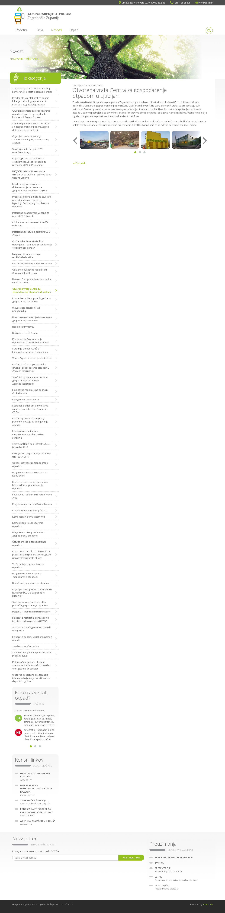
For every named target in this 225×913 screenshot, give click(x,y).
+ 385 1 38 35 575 (182, 2)
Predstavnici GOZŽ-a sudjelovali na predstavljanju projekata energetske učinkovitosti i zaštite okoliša (32, 554)
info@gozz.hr (205, 2)
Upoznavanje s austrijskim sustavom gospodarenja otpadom (32, 319)
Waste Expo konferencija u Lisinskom (32, 358)
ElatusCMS (208, 904)
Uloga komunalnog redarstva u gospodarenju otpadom (28, 534)
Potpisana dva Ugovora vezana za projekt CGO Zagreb (30, 214)
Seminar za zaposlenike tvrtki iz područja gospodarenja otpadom (30, 604)
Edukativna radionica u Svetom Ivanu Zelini (32, 496)
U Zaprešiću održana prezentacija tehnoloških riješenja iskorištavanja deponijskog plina (31, 678)
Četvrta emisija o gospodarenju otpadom (29, 543)
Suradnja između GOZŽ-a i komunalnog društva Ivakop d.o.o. (30, 350)
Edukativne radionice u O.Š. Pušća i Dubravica (30, 224)
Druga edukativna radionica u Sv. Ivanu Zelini (30, 474)
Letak (176, 878)
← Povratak (79, 163)
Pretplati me (131, 857)
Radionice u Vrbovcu (23, 326)
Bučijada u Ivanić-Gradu (25, 333)
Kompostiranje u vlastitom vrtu (28, 516)
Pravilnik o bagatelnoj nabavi (174, 857)
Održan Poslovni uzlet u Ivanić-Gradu (32, 263)
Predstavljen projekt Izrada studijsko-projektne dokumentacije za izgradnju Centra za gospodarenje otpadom (32, 201)
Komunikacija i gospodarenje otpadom (27, 524)
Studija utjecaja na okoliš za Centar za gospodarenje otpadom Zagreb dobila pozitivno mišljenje (31, 127)
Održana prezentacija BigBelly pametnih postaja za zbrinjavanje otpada (30, 421)
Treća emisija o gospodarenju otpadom (28, 565)
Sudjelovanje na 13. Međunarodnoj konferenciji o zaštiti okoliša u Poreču (32, 90)
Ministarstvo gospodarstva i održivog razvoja (36, 790)
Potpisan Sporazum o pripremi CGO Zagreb (31, 233)
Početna (22, 30)
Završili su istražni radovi (25, 646)
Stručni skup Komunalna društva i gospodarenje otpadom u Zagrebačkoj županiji (30, 380)
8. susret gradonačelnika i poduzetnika (26, 309)
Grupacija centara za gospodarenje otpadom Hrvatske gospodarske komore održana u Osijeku (31, 114)
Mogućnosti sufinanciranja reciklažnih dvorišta (26, 255)
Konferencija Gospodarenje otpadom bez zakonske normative (30, 341)
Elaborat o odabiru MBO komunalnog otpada (32, 638)
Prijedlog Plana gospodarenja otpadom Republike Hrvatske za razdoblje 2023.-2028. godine (29, 161)
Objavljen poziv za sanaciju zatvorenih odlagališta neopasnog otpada (30, 139)
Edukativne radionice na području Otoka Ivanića (30, 391)
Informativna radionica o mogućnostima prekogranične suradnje (28, 434)
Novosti (56, 30)
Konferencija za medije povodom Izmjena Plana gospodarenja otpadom (30, 485)
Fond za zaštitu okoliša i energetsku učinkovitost (36, 812)
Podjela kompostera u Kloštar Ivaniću (32, 504)
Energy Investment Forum (25, 399)
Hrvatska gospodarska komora (35, 776)
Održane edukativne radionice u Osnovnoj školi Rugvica (29, 271)
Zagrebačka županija (35, 802)
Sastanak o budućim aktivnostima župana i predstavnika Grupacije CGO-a (30, 409)
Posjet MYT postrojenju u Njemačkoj (31, 611)
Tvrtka (39, 30)
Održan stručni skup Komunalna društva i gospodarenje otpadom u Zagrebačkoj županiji (30, 367)
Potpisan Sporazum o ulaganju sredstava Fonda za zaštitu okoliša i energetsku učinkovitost (31, 665)
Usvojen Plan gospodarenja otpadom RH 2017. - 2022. (32, 281)
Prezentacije (168, 870)
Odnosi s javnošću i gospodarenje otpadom (30, 464)
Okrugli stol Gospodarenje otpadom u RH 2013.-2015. (31, 455)
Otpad (73, 30)
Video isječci (166, 887)
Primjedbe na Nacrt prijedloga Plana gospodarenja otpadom (31, 300)
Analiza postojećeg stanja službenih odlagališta (31, 629)
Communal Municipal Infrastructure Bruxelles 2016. (31, 445)
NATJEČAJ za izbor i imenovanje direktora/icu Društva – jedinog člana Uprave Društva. (31, 174)
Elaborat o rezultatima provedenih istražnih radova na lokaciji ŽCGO (30, 619)
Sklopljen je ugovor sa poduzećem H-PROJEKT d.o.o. (32, 654)
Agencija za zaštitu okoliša (37, 822)
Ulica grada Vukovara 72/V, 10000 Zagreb (143, 2)
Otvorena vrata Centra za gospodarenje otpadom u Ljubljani (31, 290)
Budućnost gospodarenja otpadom (31, 583)
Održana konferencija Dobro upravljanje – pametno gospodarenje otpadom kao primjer (32, 244)
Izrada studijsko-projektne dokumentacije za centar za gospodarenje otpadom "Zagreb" (30, 187)
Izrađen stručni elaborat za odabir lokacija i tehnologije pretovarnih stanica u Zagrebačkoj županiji (30, 101)
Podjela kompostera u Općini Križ (29, 510)
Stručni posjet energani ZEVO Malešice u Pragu (27, 150)
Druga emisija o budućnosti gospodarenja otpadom (26, 575)
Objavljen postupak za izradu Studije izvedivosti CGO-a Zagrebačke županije (32, 592)
